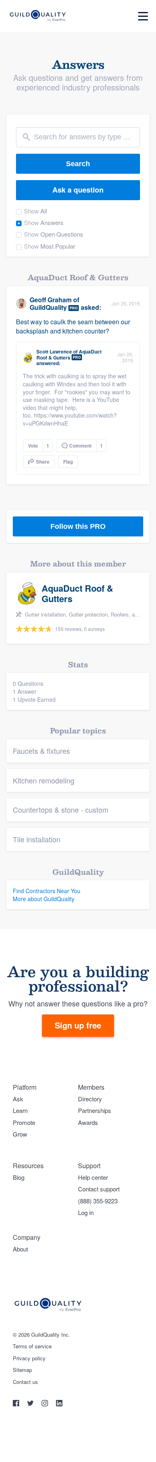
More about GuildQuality (43, 899)
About (20, 1249)
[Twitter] (31, 1404)
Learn (20, 1110)
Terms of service (32, 1346)
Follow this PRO (78, 526)
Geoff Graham (51, 299)
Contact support (99, 1189)
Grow (20, 1134)
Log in (86, 1212)
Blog (18, 1177)
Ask (18, 1098)
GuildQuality (48, 307)
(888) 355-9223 (98, 1201)
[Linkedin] (59, 1404)
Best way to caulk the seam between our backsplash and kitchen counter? (73, 326)
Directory (90, 1098)
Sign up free (78, 1025)
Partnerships (94, 1110)
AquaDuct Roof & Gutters (69, 354)
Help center (93, 1177)
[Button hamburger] (143, 16)
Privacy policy (29, 1358)
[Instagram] (46, 1404)
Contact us (25, 1382)
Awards (88, 1122)
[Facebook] (17, 1404)
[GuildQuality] (37, 16)
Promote (24, 1122)
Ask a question (78, 190)
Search (78, 164)
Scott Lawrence (54, 351)
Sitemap (22, 1370)
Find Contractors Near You (46, 891)
